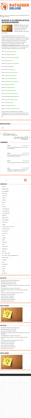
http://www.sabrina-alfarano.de (13, 108)
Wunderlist (3, 301)
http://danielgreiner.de (10, 87)
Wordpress (4, 273)
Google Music (4, 289)
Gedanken (4, 215)
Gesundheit (4, 222)
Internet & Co (5, 231)
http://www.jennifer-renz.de (11, 99)
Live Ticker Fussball (5, 292)
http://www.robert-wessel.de (11, 93)
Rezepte (4, 251)
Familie (3, 197)
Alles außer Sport (4, 283)
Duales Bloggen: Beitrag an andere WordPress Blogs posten (10, 134)
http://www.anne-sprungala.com (12, 81)
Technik (3, 266)
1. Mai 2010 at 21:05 (25, 153)
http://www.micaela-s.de (9, 69)
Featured (4, 200)
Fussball (4, 206)
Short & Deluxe (5, 257)
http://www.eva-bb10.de (9, 84)
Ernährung (4, 195)
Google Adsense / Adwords (8, 226)
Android (4, 186)
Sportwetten (4, 264)
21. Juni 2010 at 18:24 (25, 168)
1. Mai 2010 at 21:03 (25, 145)
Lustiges (4, 237)
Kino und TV (7, 15)
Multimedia (4, 242)
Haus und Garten (5, 228)
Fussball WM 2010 (6, 211)
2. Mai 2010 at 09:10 (25, 160)
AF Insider (3, 280)
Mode (3, 239)
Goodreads (3, 288)
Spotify (2, 294)
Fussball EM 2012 (5, 208)
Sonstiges (4, 259)
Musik (3, 244)
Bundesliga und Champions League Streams (10, 285)
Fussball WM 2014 (6, 213)
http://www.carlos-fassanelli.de (12, 57)
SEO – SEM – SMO (6, 253)
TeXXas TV (3, 296)
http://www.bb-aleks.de (10, 105)
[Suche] (25, 180)
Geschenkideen (5, 220)
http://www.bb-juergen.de (11, 78)
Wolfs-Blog (3, 299)
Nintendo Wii (5, 246)
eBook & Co (4, 193)
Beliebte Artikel (5, 189)
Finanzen (4, 202)
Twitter (3, 268)
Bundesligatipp (5, 191)
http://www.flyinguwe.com (10, 90)
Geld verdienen (5, 217)
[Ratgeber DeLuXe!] (15, 6)
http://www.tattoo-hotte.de (10, 51)
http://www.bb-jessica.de (11, 75)
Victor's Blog (3, 297)
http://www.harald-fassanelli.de (12, 63)
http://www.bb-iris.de (8, 60)
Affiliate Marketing (4, 282)
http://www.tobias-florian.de (11, 72)
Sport (3, 262)
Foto (3, 204)
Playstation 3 (4, 248)
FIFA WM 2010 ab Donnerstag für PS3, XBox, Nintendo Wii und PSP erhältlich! (20, 138)
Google (3, 224)
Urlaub (3, 270)
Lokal (3, 235)
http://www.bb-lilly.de (8, 102)
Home (2, 15)
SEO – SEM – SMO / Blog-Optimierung (10, 255)
